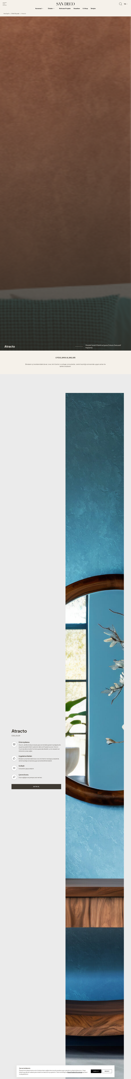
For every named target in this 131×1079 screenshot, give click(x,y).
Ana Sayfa (6, 13)
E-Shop (85, 8)
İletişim (93, 8)
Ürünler (50, 8)
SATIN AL (36, 786)
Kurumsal (38, 8)
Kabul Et (96, 1071)
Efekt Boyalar (15, 13)
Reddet (107, 1071)
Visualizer (77, 8)
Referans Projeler (65, 8)
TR (125, 4)
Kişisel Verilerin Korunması (74, 1072)
